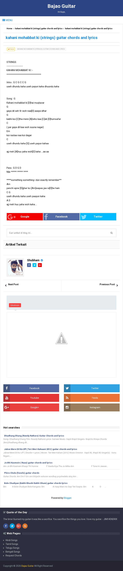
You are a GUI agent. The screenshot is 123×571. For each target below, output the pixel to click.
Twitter (98, 216)
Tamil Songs (12, 544)
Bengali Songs (13, 551)
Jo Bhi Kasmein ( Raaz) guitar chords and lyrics (28, 463)
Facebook (62, 216)
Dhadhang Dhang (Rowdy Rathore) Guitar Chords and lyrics (34, 436)
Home (9, 28)
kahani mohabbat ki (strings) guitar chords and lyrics (38, 28)
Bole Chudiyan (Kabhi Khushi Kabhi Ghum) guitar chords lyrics (35, 483)
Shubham (33, 260)
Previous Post (107, 284)
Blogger (67, 498)
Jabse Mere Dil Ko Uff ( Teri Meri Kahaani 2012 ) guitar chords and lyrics (40, 449)
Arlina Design (76, 566)
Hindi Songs (11, 540)
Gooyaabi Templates (109, 566)
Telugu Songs (12, 548)
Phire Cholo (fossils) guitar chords (21, 473)
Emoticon (15, 305)
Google (24, 216)
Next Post (13, 284)
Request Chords (14, 555)
